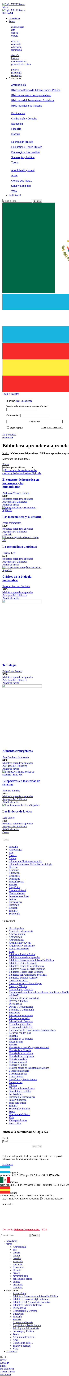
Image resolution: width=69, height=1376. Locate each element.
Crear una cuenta (23, 400)
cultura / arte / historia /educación (25, 861)
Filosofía (16, 128)
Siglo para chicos (17, 1102)
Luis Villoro (8, 817)
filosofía (15, 55)
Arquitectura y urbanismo (22, 945)
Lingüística (14, 887)
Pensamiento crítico (19, 896)
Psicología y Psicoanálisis (25, 152)
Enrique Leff (8, 553)
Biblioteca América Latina (22, 954)
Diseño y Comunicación (21, 1006)
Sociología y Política (22, 157)
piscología (18, 1284)
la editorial (7, 1164)
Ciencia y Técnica (18, 986)
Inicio (5, 453)
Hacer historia (16, 1041)
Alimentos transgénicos (17, 750)
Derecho (13, 867)
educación (16, 47)
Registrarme (34, 421)
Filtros (5, 464)
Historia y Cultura (18, 1065)
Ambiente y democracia (21, 931)
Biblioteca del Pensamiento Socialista (32, 100)
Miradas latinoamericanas (21, 1088)
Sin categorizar (16, 928)
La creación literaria (22, 141)
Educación (17, 123)
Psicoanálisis (15, 902)
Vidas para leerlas (18, 1120)
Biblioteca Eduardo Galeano (26, 105)
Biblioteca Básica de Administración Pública (35, 90)
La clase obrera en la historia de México (29, 1067)
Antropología (18, 84)
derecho (15, 41)
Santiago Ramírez (11, 790)
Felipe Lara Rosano (12, 671)
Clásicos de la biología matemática (16, 578)
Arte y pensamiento (19, 948)
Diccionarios (18, 113)
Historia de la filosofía (20, 1050)
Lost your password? (52, 427)
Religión (13, 907)
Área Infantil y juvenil (22, 170)
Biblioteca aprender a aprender (24, 957)
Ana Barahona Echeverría (15, 757)
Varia (14, 191)
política (15, 69)
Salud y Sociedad (21, 185)
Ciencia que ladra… (21, 180)
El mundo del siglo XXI (21, 1027)
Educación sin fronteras (21, 1021)
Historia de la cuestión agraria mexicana (29, 1047)
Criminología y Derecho (24, 118)
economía (16, 44)
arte (13, 29)
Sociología (14, 913)
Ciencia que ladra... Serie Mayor (25, 983)
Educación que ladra (19, 1018)
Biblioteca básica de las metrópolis (26, 966)
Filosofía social (16, 881)
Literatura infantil (17, 890)
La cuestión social (18, 1073)
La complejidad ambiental (19, 546)
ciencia (14, 32)
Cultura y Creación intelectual (24, 998)
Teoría (14, 162)
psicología (16, 72)
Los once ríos (15, 1082)
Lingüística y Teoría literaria (26, 147)
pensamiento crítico (21, 64)
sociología (16, 75)
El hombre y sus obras (20, 1024)
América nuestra (17, 934)
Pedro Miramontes (11, 522)
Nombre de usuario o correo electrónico (27, 406)
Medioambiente (17, 893)
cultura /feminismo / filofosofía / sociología (30, 864)
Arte (11, 852)
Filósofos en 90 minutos (21, 1038)
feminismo (16, 49)
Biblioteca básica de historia (23, 963)
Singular (13, 910)
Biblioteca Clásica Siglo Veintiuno (26, 971)
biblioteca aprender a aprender (17, 498)
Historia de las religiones (21, 1056)
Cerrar (5, 832)
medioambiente (19, 61)
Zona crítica (15, 1123)
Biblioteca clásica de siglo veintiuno (31, 95)
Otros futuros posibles (20, 1091)
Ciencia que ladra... (18, 980)
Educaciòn (14, 872)
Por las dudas (15, 1094)
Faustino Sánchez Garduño (16, 586)
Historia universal (18, 1062)
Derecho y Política (18, 1001)
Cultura (12, 858)
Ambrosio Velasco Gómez (15, 493)
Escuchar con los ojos (20, 1033)
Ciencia (13, 855)
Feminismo (14, 878)
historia (15, 58)
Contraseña (13, 415)
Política (12, 899)
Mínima (13, 1085)
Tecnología (9, 665)
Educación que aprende (21, 1015)
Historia (15, 134)
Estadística (14, 875)
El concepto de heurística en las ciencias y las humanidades (20, 483)
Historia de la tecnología (21, 1053)
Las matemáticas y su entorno (22, 516)
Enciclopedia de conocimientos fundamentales (32, 1030)
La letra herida (16, 1076)
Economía (14, 870)
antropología (17, 27)
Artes (14, 175)
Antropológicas (16, 939)
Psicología (14, 904)
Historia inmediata (18, 1059)
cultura (14, 35)
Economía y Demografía (21, 1009)
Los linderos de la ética (17, 811)
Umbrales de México (19, 1114)
